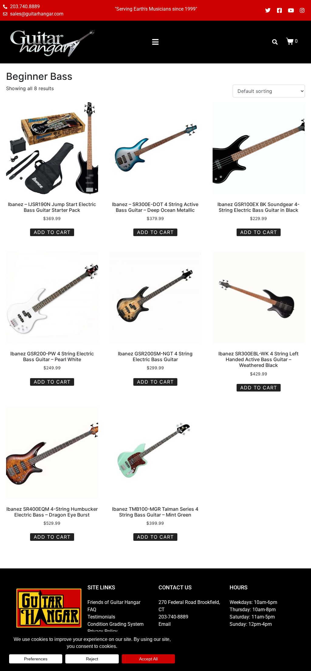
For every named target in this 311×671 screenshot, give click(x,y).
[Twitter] (268, 10)
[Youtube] (291, 10)
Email (165, 624)
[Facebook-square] (279, 10)
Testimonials (101, 617)
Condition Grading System (115, 624)
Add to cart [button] (52, 232)
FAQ (91, 609)
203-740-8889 (173, 617)
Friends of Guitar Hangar (113, 602)
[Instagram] (302, 10)
